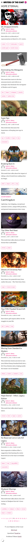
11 (18, 518)
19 (17, 521)
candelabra (4, 509)
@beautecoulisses (11, 31)
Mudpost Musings (8, 489)
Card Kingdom (8, 200)
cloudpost (11, 509)
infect (3, 183)
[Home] (15, 2)
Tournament (5, 141)
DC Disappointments (9, 27)
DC (8, 44)
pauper (9, 247)
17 (12, 521)
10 (16, 518)
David (19, 536)
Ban (3, 92)
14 (24, 518)
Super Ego (5, 118)
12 (20, 518)
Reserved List (5, 467)
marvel (21, 44)
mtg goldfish (14, 463)
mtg (18, 138)
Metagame (13, 92)
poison (19, 416)
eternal (3, 247)
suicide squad (5, 48)
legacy (7, 92)
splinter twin (11, 96)
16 (10, 521)
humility (8, 138)
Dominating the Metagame (12, 70)
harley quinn (14, 44)
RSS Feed (14, 530)
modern (4, 96)
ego (3, 138)
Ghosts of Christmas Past (11, 269)
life (13, 183)
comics (3, 44)
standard (15, 373)
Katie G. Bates (10, 29)
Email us (17, 533)
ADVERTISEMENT (6, 197)
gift (3, 326)
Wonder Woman (14, 48)
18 (15, 521)
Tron (21, 373)
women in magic (11, 287)
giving (7, 326)
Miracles (21, 92)
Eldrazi (3, 373)
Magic (3, 287)
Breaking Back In (8, 164)
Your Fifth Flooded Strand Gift (13, 309)
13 (22, 518)
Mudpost (9, 512)
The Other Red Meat (9, 230)
